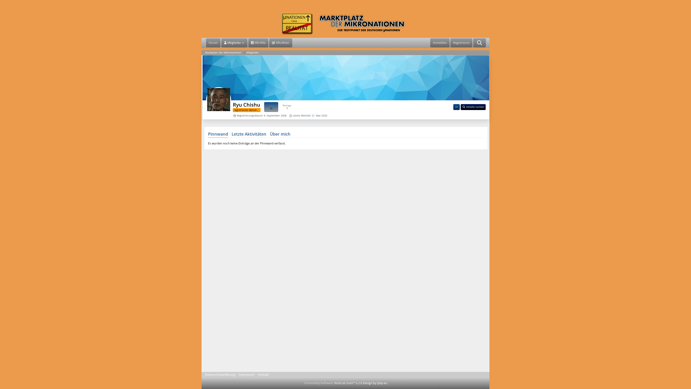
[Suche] (479, 42)
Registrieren (461, 43)
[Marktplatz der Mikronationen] (345, 24)
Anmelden (440, 43)
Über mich (280, 134)
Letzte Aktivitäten (249, 134)
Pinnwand (218, 134)
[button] (456, 107)
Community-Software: (333, 383)
